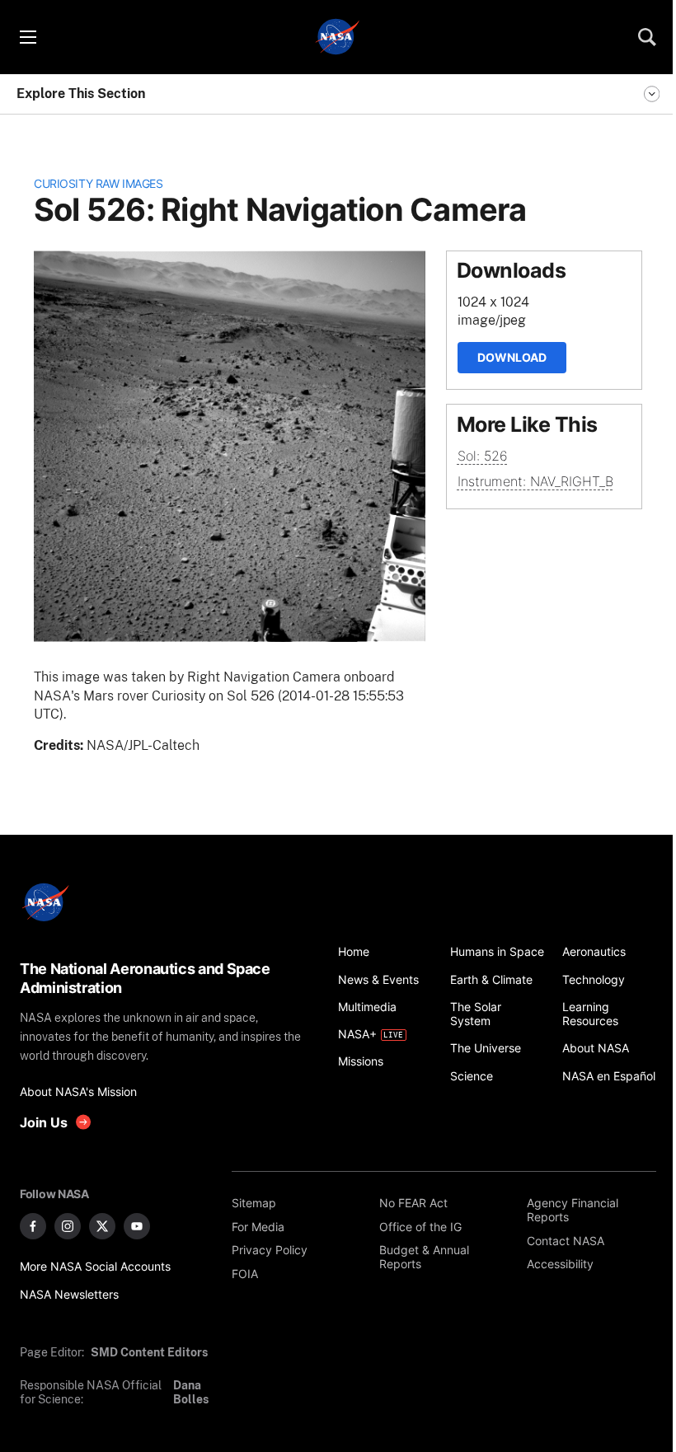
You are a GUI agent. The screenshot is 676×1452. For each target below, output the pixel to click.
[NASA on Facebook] (33, 1226)
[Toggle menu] (27, 37)
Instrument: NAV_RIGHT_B (535, 481)
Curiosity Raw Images (98, 183)
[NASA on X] (102, 1226)
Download (512, 357)
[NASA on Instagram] (67, 1226)
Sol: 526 (483, 455)
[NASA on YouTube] (137, 1226)
